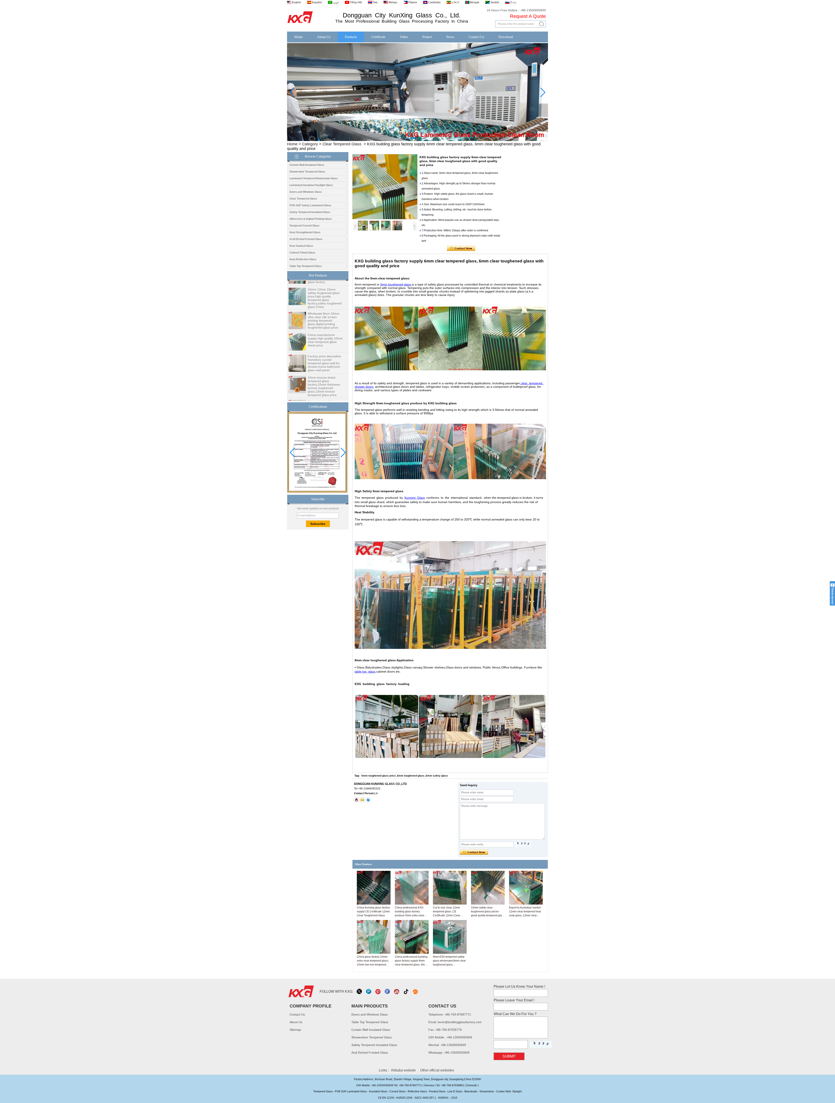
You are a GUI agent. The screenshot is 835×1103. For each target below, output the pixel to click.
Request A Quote (528, 16)
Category (310, 144)
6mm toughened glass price (378, 775)
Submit (509, 1056)
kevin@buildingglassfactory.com (460, 1022)
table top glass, (365, 671)
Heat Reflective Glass (302, 259)
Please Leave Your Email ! (514, 1000)
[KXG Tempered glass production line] (417, 140)
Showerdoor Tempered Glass (307, 171)
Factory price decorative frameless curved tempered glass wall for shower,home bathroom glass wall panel (324, 342)
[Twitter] (359, 991)
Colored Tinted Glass (302, 252)
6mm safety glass (437, 775)
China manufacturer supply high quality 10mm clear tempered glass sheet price (325, 320)
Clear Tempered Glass (341, 144)
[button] (410, 138)
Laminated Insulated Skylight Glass (311, 185)
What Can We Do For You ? (515, 1014)
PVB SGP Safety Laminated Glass (310, 205)
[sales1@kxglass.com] (362, 799)
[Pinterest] (378, 991)
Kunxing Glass (414, 497)
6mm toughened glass (396, 284)
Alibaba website (403, 1070)
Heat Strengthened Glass (305, 232)
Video (404, 37)
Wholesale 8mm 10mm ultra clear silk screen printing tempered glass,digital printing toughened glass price (323, 300)
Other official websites (437, 1070)
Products (351, 37)
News (450, 37)
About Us (324, 37)
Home (298, 37)
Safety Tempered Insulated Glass (309, 212)
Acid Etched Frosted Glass (305, 239)
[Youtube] (397, 991)
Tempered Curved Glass (304, 225)
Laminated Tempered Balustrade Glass (313, 178)
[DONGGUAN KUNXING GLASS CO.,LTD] (300, 23)
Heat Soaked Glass (301, 245)
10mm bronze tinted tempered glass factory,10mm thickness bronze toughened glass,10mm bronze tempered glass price (324, 365)
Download (505, 37)
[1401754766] (356, 799)
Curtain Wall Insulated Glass (306, 164)
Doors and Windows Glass (305, 191)
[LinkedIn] (369, 991)
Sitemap (295, 1029)
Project (427, 37)
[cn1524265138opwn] (368, 799)
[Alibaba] (416, 991)
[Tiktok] (406, 991)
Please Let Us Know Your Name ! (519, 986)
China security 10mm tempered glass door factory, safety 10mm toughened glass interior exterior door (324, 388)
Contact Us (476, 37)
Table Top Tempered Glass (305, 266)
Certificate (378, 37)
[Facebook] (388, 991)
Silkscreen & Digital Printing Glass (310, 218)
